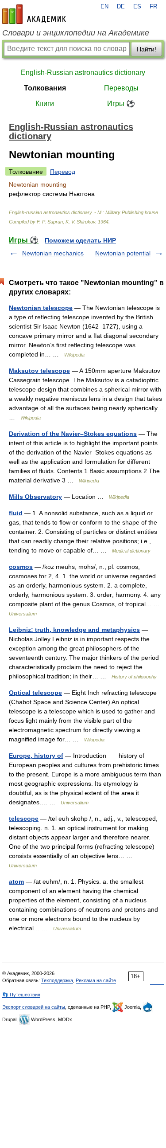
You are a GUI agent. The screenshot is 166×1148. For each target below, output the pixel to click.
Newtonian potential (123, 253)
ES (137, 7)
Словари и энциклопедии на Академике (75, 32)
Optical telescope (35, 692)
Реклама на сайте (96, 980)
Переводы (121, 88)
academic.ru (34, 14)
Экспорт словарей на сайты (33, 1007)
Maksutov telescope (39, 370)
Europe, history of (36, 755)
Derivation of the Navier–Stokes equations (73, 433)
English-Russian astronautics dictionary (83, 72)
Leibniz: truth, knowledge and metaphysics (74, 629)
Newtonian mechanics (53, 253)
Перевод (62, 171)
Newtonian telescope (41, 307)
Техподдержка (57, 980)
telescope (24, 818)
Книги (44, 103)
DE (121, 7)
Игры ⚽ (121, 103)
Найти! (146, 49)
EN (104, 7)
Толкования (45, 88)
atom (16, 881)
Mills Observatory (35, 496)
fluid (16, 513)
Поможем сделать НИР (80, 240)
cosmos (21, 566)
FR (153, 7)
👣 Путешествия (21, 994)
